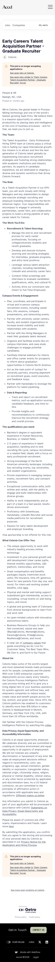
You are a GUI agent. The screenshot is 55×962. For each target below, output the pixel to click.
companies (18, 25)
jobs (7, 25)
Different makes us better (30, 795)
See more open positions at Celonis (27, 890)
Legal (36, 957)
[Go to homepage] (7, 7)
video (48, 725)
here (25, 587)
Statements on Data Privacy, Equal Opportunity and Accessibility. (24, 811)
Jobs (31, 942)
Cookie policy (34, 917)
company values (32, 642)
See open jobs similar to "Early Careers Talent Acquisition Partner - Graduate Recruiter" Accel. (28, 80)
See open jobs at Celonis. (22, 73)
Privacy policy (21, 917)
